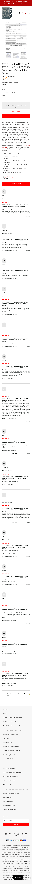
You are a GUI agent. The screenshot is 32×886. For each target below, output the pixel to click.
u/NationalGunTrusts (6, 849)
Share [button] (16, 215)
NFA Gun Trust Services (9, 768)
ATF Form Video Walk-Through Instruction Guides (15, 789)
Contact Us (6, 738)
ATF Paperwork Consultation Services (12, 772)
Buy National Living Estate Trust (11, 793)
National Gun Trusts (10, 845)
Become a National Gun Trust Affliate (12, 717)
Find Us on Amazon (8, 801)
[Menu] (29, 13)
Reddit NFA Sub (25, 847)
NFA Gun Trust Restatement (10, 776)
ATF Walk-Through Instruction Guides (12, 730)
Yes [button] (13, 215)
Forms (3, 89)
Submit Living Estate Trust (9, 755)
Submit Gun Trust (7, 742)
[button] (16, 79)
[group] (16, 177)
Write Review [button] (16, 184)
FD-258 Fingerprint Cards (9, 809)
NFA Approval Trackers (9, 780)
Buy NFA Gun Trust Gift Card (10, 734)
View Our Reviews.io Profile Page (9, 861)
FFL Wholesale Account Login (10, 721)
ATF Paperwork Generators (10, 785)
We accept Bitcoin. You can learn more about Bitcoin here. (17, 863)
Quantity (4, 95)
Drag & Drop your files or (16, 105)
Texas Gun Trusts (7, 797)
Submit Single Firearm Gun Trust (11, 750)
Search (5, 713)
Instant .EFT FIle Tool (8, 759)
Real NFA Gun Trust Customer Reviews (13, 726)
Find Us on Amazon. (8, 865)
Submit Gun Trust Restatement (11, 746)
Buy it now (16, 116)
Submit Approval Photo (9, 805)
